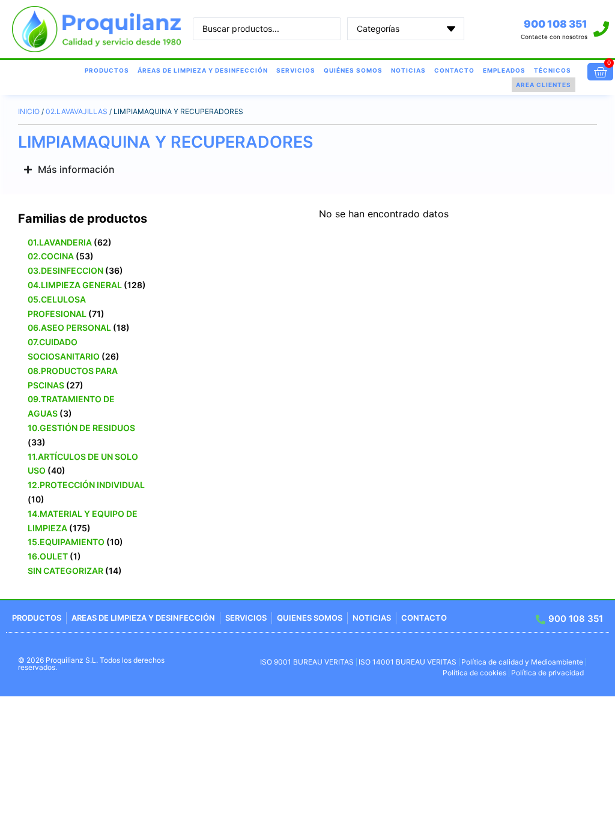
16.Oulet (48, 556)
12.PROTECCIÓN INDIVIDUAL (86, 485)
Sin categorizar (65, 570)
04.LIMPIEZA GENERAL (75, 285)
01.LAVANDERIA (60, 242)
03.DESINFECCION (65, 270)
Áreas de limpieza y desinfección (203, 70)
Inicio (29, 111)
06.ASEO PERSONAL (69, 327)
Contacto (454, 70)
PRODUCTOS (107, 70)
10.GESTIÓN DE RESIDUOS (81, 428)
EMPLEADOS (504, 70)
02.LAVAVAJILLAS (77, 111)
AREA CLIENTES (543, 84)
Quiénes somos (353, 70)
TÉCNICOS (552, 70)
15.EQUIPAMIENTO (66, 542)
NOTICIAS (408, 70)
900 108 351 (555, 24)
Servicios (295, 70)
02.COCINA (51, 256)
